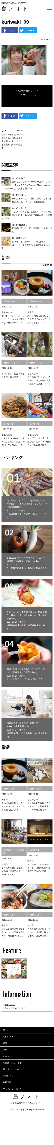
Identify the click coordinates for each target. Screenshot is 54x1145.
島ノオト (16, 9)
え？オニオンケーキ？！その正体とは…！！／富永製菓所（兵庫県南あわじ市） (26, 245)
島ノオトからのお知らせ (16, 1008)
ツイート (28, 30)
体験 (5, 1049)
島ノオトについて (11, 1069)
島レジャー (8, 1036)
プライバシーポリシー (13, 1089)
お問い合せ (8, 1076)
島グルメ (7, 1030)
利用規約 (7, 1082)
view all (47, 264)
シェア (10, 30)
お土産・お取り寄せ (12, 1063)
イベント (7, 1056)
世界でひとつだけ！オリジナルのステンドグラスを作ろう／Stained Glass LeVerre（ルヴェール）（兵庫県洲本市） (27, 185)
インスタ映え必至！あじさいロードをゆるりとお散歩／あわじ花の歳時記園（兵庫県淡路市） (27, 215)
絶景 (5, 1043)
